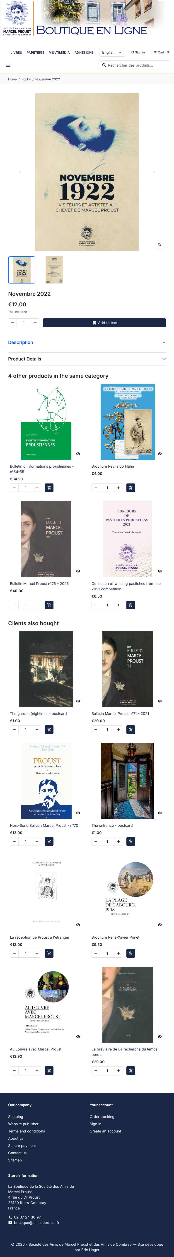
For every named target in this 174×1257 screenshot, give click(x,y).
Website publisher (23, 1124)
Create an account (105, 1131)
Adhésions (84, 52)
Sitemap (15, 1160)
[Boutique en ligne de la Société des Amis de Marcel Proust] (87, 19)
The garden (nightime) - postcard (38, 713)
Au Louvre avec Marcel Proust (35, 1049)
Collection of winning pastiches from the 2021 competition (126, 586)
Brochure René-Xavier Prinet (115, 937)
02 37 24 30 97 (27, 1217)
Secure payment (22, 1145)
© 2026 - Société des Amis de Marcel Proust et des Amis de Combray (72, 1244)
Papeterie (35, 52)
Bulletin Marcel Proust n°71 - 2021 (120, 713)
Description (20, 342)
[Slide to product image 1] (21, 270)
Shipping (15, 1116)
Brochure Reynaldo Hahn (113, 466)
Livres (16, 52)
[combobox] (134, 65)
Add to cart (104, 322)
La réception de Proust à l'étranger (39, 937)
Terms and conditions (26, 1131)
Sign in (95, 1124)
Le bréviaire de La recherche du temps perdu (124, 1052)
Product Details (24, 359)
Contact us (17, 1153)
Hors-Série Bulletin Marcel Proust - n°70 (44, 825)
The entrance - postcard (112, 825)
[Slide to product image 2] (54, 270)
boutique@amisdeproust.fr (36, 1222)
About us (15, 1138)
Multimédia (59, 52)
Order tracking (102, 1116)
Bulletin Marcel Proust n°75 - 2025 (39, 583)
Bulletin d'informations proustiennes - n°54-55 (42, 469)
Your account (101, 1105)
